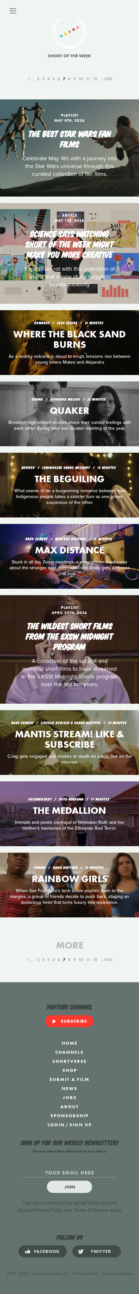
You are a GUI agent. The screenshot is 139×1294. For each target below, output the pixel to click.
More (69, 945)
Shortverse (69, 1061)
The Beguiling (69, 479)
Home (70, 1043)
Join (69, 1187)
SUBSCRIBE (74, 1021)
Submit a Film (69, 1079)
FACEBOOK (47, 1251)
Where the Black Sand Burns (69, 339)
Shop (69, 1070)
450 (108, 79)
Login (56, 1125)
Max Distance (69, 550)
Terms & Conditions (117, 1274)
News (69, 1088)
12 (95, 79)
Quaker (69, 410)
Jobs (70, 1097)
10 (80, 79)
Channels (69, 1052)
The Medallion (69, 810)
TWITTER (101, 1251)
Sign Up (81, 1125)
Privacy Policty (86, 1274)
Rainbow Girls (69, 879)
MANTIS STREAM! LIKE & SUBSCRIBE (69, 739)
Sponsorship (69, 1115)
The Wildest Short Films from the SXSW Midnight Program (69, 635)
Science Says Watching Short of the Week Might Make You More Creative (70, 243)
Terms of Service (91, 1210)
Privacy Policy (49, 1210)
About (69, 1106)
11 (88, 79)
